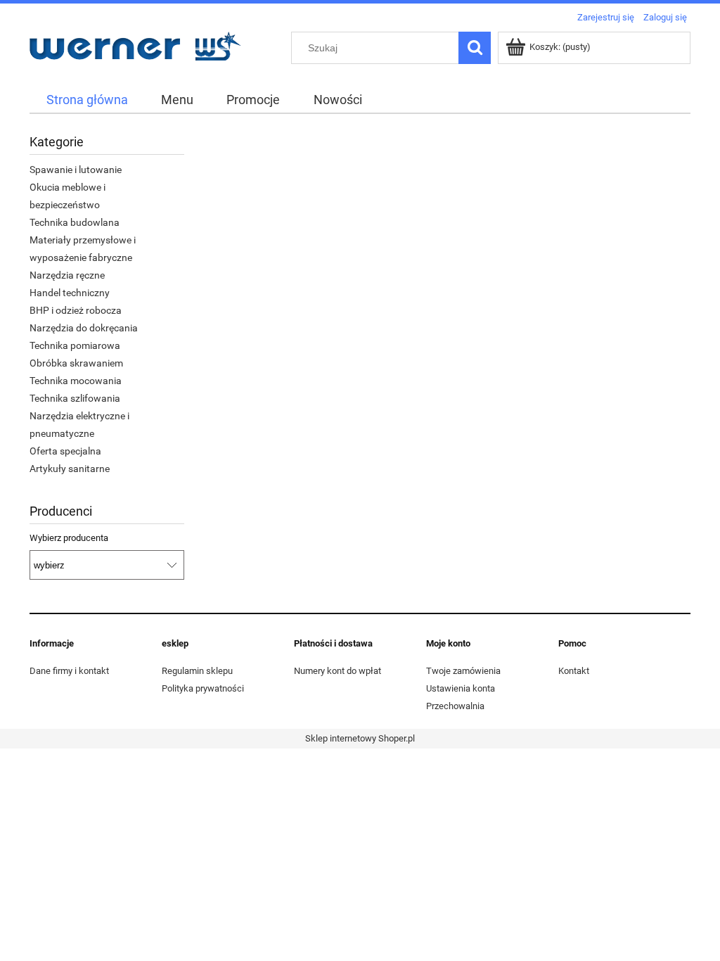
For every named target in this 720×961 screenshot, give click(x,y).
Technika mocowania (76, 380)
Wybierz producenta (69, 538)
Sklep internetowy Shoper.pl (360, 738)
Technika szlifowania (75, 398)
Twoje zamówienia (463, 671)
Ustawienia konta (460, 688)
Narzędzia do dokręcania (84, 327)
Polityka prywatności (203, 688)
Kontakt (573, 671)
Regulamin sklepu (197, 671)
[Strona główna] (135, 44)
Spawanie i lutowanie (76, 169)
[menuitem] (87, 100)
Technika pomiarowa (75, 345)
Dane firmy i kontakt (69, 671)
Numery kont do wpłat (337, 671)
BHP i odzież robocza (76, 310)
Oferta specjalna (65, 451)
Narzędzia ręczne (67, 275)
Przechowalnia (455, 706)
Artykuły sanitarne (70, 468)
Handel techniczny (70, 292)
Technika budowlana (75, 222)
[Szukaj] (474, 48)
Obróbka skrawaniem (76, 363)
